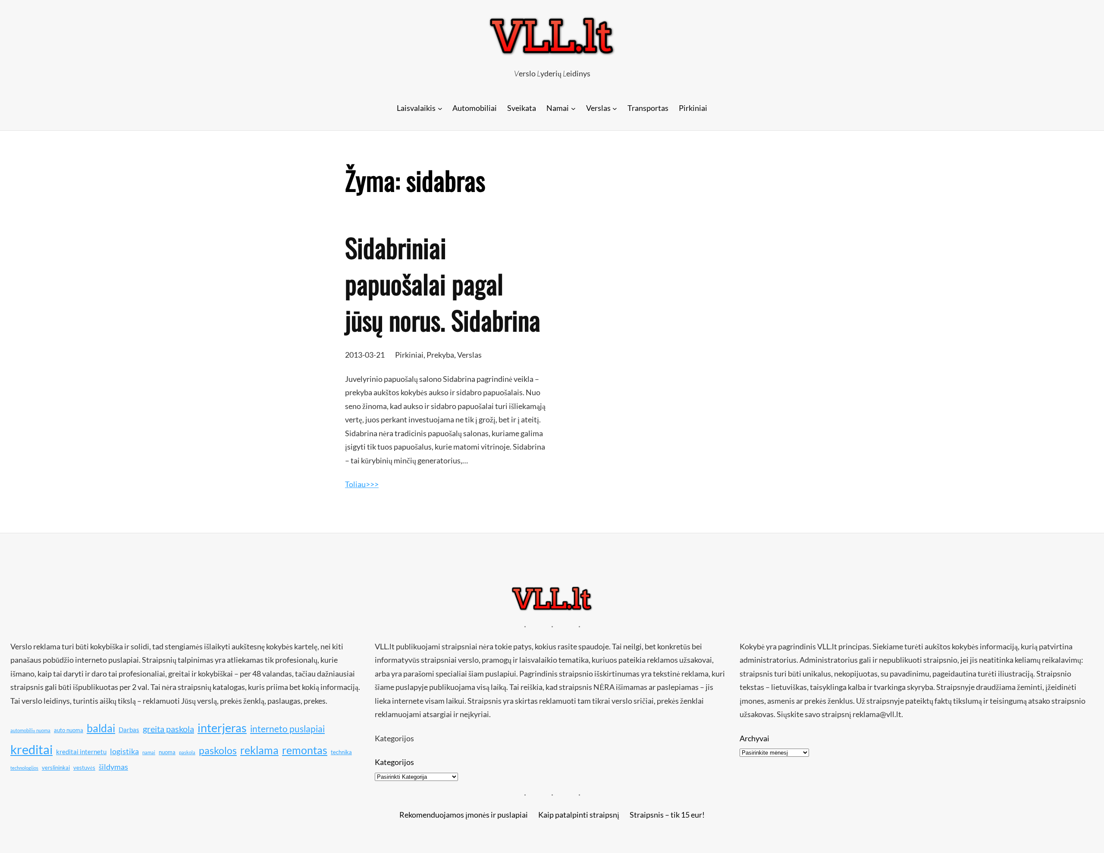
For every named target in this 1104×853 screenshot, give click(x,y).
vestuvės (84, 767)
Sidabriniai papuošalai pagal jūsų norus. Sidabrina (442, 283)
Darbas (129, 729)
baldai (101, 727)
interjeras (222, 728)
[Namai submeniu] (573, 108)
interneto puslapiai (287, 728)
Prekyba (440, 354)
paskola (187, 752)
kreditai (31, 749)
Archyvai (754, 738)
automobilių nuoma (30, 730)
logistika (124, 751)
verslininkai (56, 767)
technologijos (24, 768)
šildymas (113, 766)
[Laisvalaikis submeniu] (440, 108)
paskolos (218, 750)
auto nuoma (68, 730)
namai (148, 752)
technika (341, 752)
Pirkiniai (409, 354)
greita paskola (168, 729)
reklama (259, 749)
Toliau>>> (362, 484)
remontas (304, 749)
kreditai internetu (81, 751)
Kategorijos (394, 762)
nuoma (167, 752)
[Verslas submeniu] (614, 108)
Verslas (469, 354)
